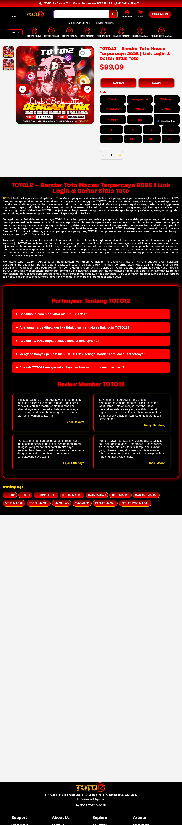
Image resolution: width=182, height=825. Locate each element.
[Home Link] (35, 14)
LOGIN (156, 82)
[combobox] (82, 14)
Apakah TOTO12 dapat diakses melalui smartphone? (59, 341)
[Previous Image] (22, 89)
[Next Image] (87, 89)
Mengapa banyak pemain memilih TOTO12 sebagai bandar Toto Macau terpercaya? (82, 354)
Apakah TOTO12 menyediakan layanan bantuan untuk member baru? (71, 367)
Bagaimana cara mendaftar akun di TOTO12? (53, 314)
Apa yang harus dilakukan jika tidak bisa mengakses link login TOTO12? (74, 327)
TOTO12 (7, 198)
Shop (14, 16)
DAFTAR (118, 82)
